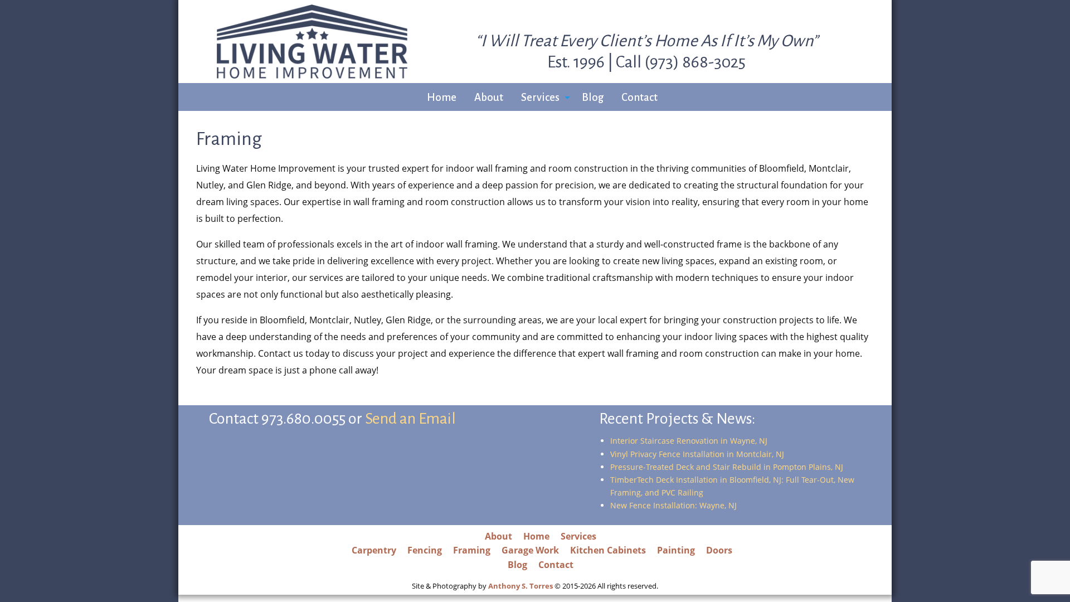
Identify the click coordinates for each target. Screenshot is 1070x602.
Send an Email (410, 418)
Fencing (424, 550)
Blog (593, 97)
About (488, 97)
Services (540, 97)
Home (441, 97)
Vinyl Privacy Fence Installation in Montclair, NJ (697, 454)
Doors (719, 550)
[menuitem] (441, 98)
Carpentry (374, 550)
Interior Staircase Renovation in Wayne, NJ (688, 440)
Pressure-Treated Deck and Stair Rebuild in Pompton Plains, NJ (726, 467)
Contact (639, 97)
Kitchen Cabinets (608, 550)
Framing (471, 550)
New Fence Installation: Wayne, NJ (673, 505)
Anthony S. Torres (520, 586)
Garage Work (530, 550)
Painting (676, 550)
